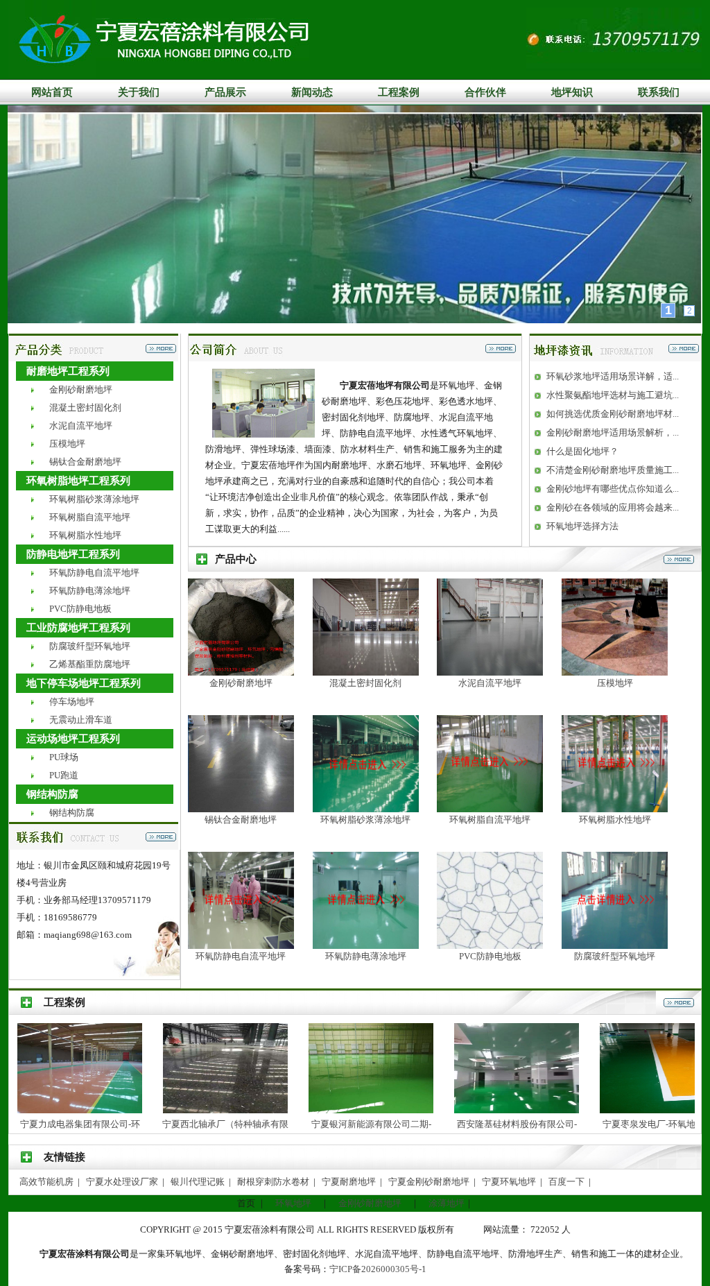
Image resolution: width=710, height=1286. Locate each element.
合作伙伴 (485, 92)
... (676, 376)
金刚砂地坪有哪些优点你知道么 (609, 488)
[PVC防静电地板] (490, 946)
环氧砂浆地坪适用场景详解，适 (609, 376)
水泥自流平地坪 (80, 425)
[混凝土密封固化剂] (366, 672)
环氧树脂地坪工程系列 (78, 480)
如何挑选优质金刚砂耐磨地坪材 (609, 414)
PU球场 (63, 757)
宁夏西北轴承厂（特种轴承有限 (166, 1124)
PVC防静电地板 (80, 608)
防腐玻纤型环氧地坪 (89, 646)
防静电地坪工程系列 (73, 554)
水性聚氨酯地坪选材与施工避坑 (609, 395)
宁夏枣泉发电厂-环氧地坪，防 (604, 1124)
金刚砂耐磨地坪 (80, 389)
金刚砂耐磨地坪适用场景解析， (609, 432)
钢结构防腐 (52, 794)
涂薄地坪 (446, 1203)
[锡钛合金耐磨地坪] (241, 809)
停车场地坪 (71, 701)
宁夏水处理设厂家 (123, 1181)
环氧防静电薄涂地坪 (89, 590)
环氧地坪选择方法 (582, 526)
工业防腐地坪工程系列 (78, 627)
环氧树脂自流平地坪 (89, 517)
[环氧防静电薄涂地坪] (366, 946)
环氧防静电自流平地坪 (94, 572)
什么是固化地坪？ (582, 451)
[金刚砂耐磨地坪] (241, 672)
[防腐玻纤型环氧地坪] (615, 946)
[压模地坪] (615, 672)
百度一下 (567, 1181)
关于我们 (138, 92)
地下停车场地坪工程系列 (83, 683)
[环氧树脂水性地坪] (615, 809)
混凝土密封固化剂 (85, 407)
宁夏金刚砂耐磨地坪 (429, 1181)
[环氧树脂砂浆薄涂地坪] (366, 809)
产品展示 (225, 92)
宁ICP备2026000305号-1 (377, 1269)
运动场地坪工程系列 (73, 738)
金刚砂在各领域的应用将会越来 (609, 507)
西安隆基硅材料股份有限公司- (458, 1124)
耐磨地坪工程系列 (68, 371)
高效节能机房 (47, 1181)
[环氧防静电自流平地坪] (241, 946)
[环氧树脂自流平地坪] (490, 809)
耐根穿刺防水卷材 (274, 1181)
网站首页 (52, 92)
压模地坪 (67, 443)
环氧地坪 (293, 1203)
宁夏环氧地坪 (510, 1181)
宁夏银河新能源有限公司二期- (312, 1124)
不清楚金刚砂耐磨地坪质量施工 (609, 470)
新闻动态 (312, 92)
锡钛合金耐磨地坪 (85, 461)
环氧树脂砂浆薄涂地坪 (94, 499)
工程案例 (398, 92)
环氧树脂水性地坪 (85, 535)
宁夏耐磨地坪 (350, 1181)
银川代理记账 (199, 1181)
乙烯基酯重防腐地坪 (89, 664)
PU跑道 (63, 775)
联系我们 (658, 92)
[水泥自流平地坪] (490, 672)
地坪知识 (572, 92)
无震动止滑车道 (80, 719)
